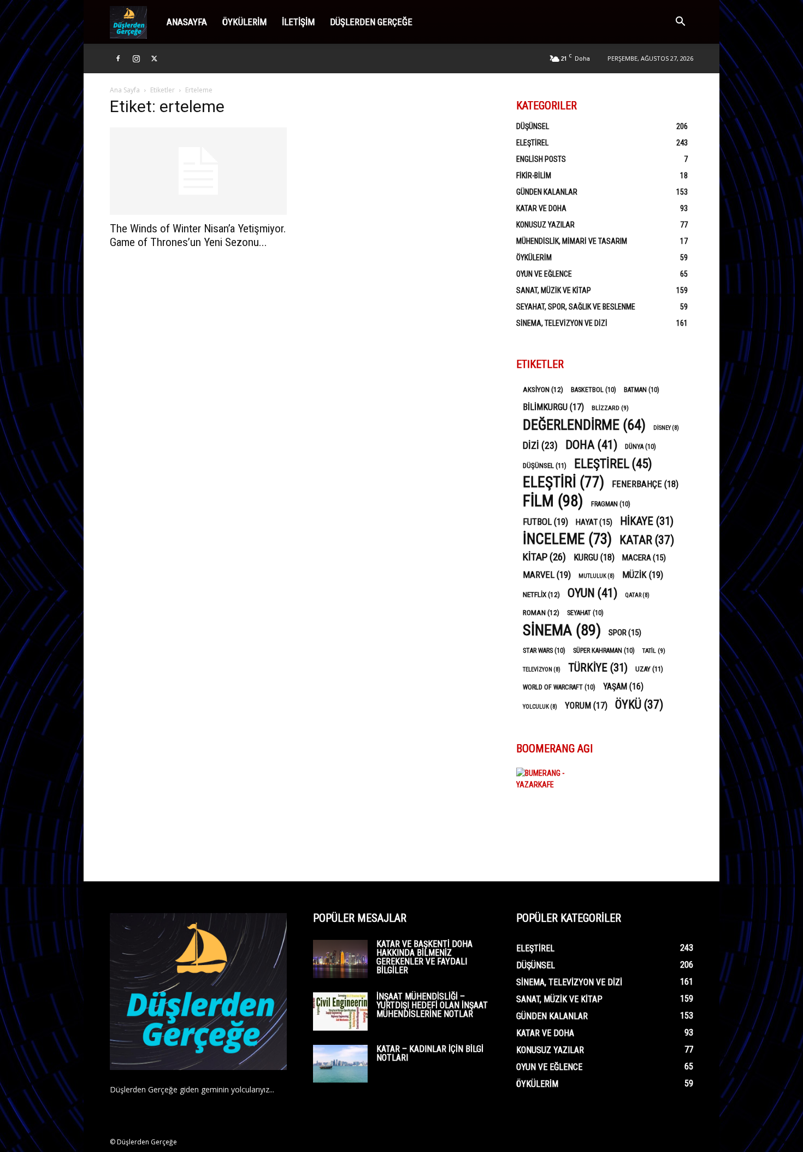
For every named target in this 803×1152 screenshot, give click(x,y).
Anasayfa (187, 21)
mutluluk (596, 576)
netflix (541, 594)
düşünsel (544, 465)
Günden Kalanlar (546, 192)
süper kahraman (604, 650)
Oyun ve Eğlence (544, 274)
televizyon (541, 669)
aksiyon (543, 389)
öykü (639, 704)
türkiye (598, 668)
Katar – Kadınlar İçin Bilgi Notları (429, 1053)
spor (625, 633)
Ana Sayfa (125, 90)
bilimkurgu (553, 407)
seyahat (585, 613)
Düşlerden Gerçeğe (371, 21)
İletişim (298, 21)
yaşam (623, 686)
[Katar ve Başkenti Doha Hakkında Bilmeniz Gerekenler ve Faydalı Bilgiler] (340, 959)
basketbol (593, 390)
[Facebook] (118, 58)
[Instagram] (136, 58)
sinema (562, 630)
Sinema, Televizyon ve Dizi (561, 323)
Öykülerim (244, 21)
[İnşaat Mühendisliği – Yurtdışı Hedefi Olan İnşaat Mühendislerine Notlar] (340, 1011)
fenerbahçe (645, 484)
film (553, 501)
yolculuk (540, 706)
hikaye (647, 521)
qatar (637, 595)
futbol (545, 521)
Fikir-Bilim (533, 175)
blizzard (610, 408)
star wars (544, 650)
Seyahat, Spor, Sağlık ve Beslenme (575, 306)
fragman (610, 504)
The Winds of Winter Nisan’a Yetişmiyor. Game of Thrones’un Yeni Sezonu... (198, 235)
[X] (154, 58)
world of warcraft (559, 687)
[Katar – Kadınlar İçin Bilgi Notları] (340, 1064)
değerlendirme (584, 425)
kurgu (594, 557)
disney (666, 427)
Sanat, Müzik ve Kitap (553, 290)
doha (591, 445)
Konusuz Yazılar (545, 224)
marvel (547, 574)
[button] (680, 22)
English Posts (541, 159)
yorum (586, 705)
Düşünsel (532, 126)
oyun (592, 593)
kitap (544, 557)
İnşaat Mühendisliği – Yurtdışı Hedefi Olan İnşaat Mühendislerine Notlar (432, 1005)
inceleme (567, 539)
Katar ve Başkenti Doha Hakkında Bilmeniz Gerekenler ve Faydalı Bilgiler (424, 957)
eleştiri (563, 482)
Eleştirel (532, 142)
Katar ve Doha (541, 208)
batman (641, 390)
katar (646, 540)
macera (644, 558)
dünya (640, 447)
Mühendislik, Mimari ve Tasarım (571, 241)
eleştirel (613, 464)
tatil (653, 650)
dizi (540, 445)
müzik (642, 574)
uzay (649, 669)
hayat (594, 522)
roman (541, 612)
